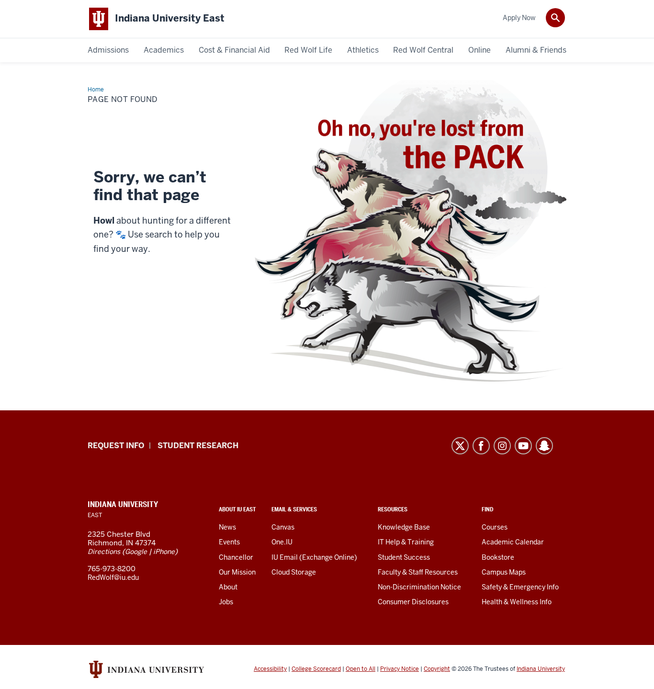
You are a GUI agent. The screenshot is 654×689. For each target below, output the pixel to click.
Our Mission (237, 572)
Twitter (460, 445)
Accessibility (270, 669)
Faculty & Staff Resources (418, 572)
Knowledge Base (404, 527)
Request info (116, 446)
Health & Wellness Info (517, 602)
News (227, 527)
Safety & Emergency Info (520, 587)
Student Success (404, 557)
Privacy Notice (399, 669)
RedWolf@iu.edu (113, 577)
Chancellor (236, 557)
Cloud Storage (293, 572)
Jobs (226, 602)
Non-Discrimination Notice (419, 587)
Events (229, 542)
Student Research (198, 446)
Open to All (360, 669)
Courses (494, 527)
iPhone (164, 551)
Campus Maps (504, 572)
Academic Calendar (513, 542)
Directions (104, 551)
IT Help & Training (406, 542)
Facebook (481, 445)
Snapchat (544, 445)
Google (136, 551)
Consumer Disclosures (413, 602)
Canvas (282, 527)
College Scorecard (316, 669)
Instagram (502, 445)
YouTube (523, 445)
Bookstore (498, 557)
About (228, 587)
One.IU (282, 542)
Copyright (437, 669)
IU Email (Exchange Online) (314, 557)
